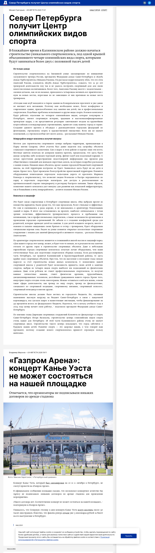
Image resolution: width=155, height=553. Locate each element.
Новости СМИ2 (11, 548)
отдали (66, 513)
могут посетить (85, 510)
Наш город (95, 10)
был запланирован (55, 483)
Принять (128, 536)
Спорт (104, 10)
